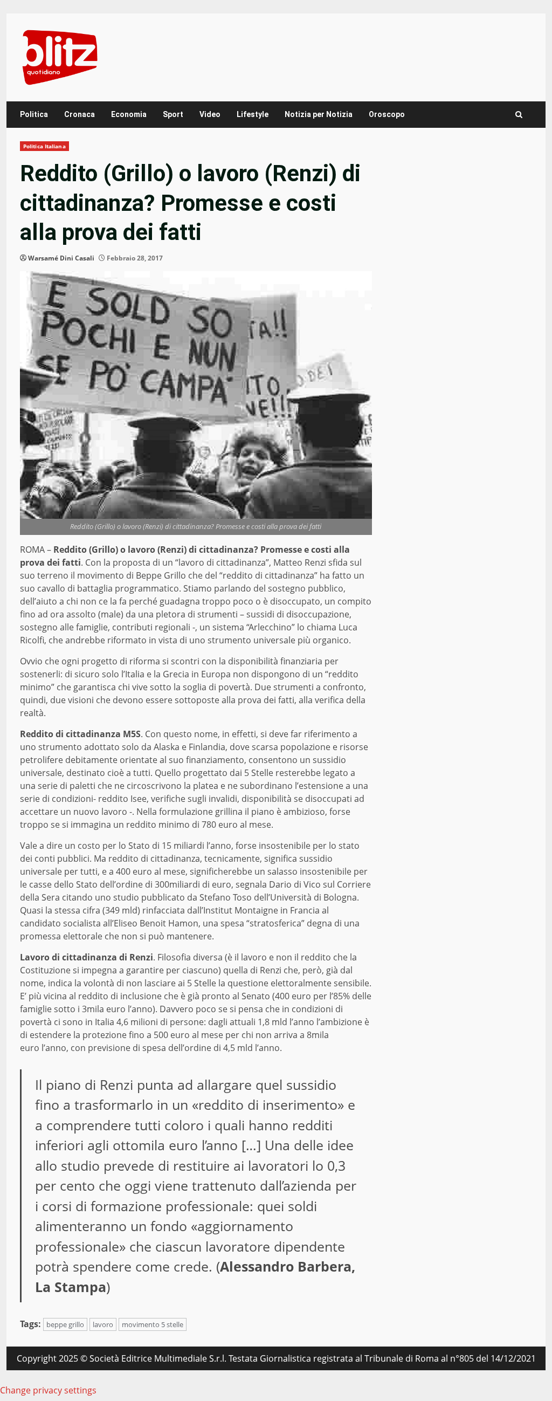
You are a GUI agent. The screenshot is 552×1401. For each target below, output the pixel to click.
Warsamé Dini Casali (61, 258)
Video (209, 114)
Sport (173, 114)
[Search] (518, 114)
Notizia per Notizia (319, 114)
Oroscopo (387, 114)
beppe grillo (65, 1324)
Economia (129, 114)
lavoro (103, 1324)
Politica (34, 114)
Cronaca (79, 114)
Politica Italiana (44, 146)
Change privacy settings (48, 1390)
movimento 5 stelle (152, 1324)
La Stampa (70, 1287)
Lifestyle (252, 114)
